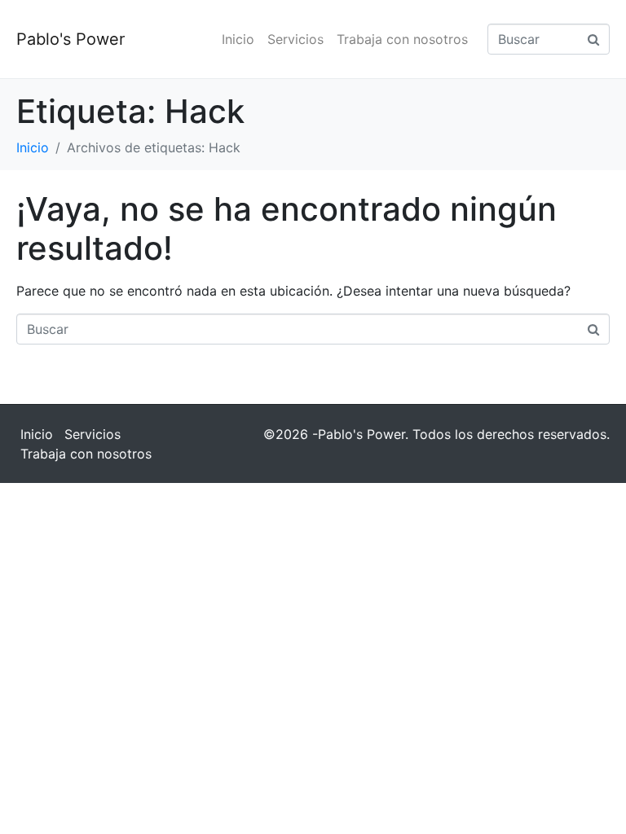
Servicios (295, 39)
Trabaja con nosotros (402, 39)
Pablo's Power (70, 39)
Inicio (238, 39)
